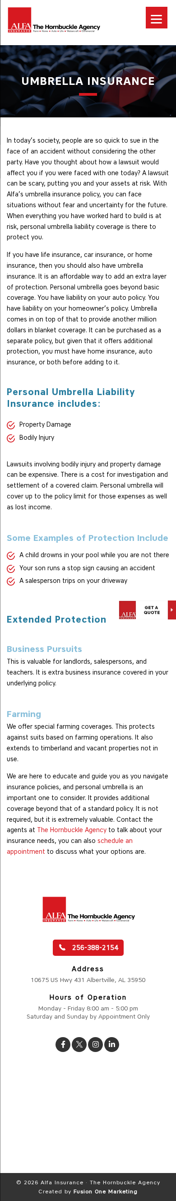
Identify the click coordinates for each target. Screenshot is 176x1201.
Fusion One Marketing (106, 1191)
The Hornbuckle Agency (72, 830)
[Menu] (156, 17)
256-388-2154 (94, 948)
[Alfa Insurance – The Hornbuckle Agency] (53, 32)
